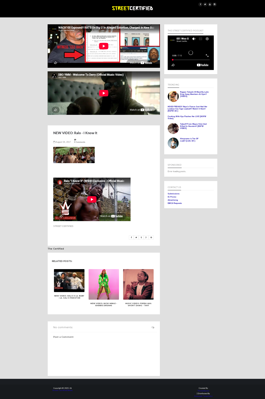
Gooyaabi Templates (203, 396)
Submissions (173, 194)
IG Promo (172, 197)
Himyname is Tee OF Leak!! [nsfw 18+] (189, 140)
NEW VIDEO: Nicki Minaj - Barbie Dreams (103, 304)
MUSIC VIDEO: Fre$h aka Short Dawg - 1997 (138, 304)
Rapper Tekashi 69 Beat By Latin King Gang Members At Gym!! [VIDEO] (194, 94)
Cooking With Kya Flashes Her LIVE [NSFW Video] (187, 117)
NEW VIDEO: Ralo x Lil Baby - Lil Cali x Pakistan (69, 297)
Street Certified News (62, 390)
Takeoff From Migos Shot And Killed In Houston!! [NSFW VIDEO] (193, 126)
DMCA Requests (175, 203)
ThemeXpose (203, 391)
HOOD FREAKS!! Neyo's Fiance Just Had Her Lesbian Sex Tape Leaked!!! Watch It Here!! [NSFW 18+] (187, 109)
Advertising (173, 200)
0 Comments (79, 142)
